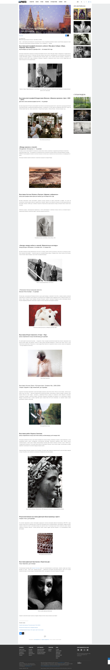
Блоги (57, 657)
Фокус (37, 1)
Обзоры (49, 650)
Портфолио (21, 652)
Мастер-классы (31, 653)
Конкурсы (30, 650)
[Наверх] (108, 666)
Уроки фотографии (41, 649)
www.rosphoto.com (84, 654)
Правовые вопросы (41, 653)
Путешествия (54, 1)
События (32, 1)
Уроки (41, 1)
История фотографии (41, 652)
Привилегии (58, 652)
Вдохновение (21, 653)
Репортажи (31, 652)
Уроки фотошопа (40, 650)
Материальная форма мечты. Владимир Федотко (28, 627)
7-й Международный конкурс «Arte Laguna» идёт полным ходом (31, 629)
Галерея (60, 1)
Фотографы (58, 653)
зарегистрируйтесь (45, 639)
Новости (30, 655)
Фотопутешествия (22, 650)
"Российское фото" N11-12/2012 (29, 625)
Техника (47, 1)
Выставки (30, 649)
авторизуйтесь (37, 639)
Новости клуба (58, 650)
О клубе (57, 649)
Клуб (65, 1)
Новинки (50, 649)
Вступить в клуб (59, 655)
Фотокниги (58, 656)
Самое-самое (21, 649)
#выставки (21, 35)
